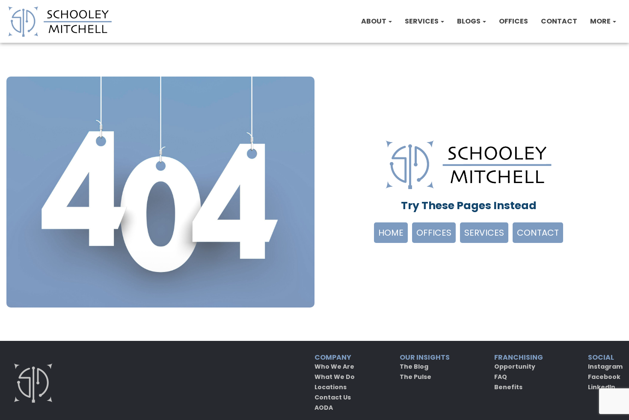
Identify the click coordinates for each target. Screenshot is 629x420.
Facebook (604, 377)
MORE (601, 21)
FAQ (500, 377)
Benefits (508, 387)
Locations (330, 387)
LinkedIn (601, 387)
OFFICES (513, 21)
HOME (391, 233)
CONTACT (559, 21)
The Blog (414, 366)
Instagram (605, 366)
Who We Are (334, 366)
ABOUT (374, 21)
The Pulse (415, 377)
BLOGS (469, 21)
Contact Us (332, 397)
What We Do (334, 377)
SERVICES (422, 21)
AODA (323, 407)
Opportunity (514, 366)
